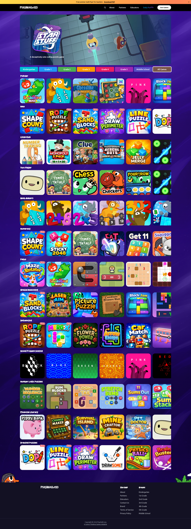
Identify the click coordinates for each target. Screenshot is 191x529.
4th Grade (143, 506)
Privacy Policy (125, 513)
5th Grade (143, 510)
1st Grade (143, 496)
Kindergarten (144, 492)
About (112, 8)
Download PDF (109, 2)
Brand (122, 506)
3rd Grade (143, 503)
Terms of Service (127, 510)
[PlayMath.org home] (29, 7)
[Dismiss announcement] (188, 2)
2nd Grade (143, 499)
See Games (164, 7)
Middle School (144, 513)
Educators (134, 8)
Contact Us (124, 503)
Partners (122, 8)
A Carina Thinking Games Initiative (95, 524)
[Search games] (105, 8)
